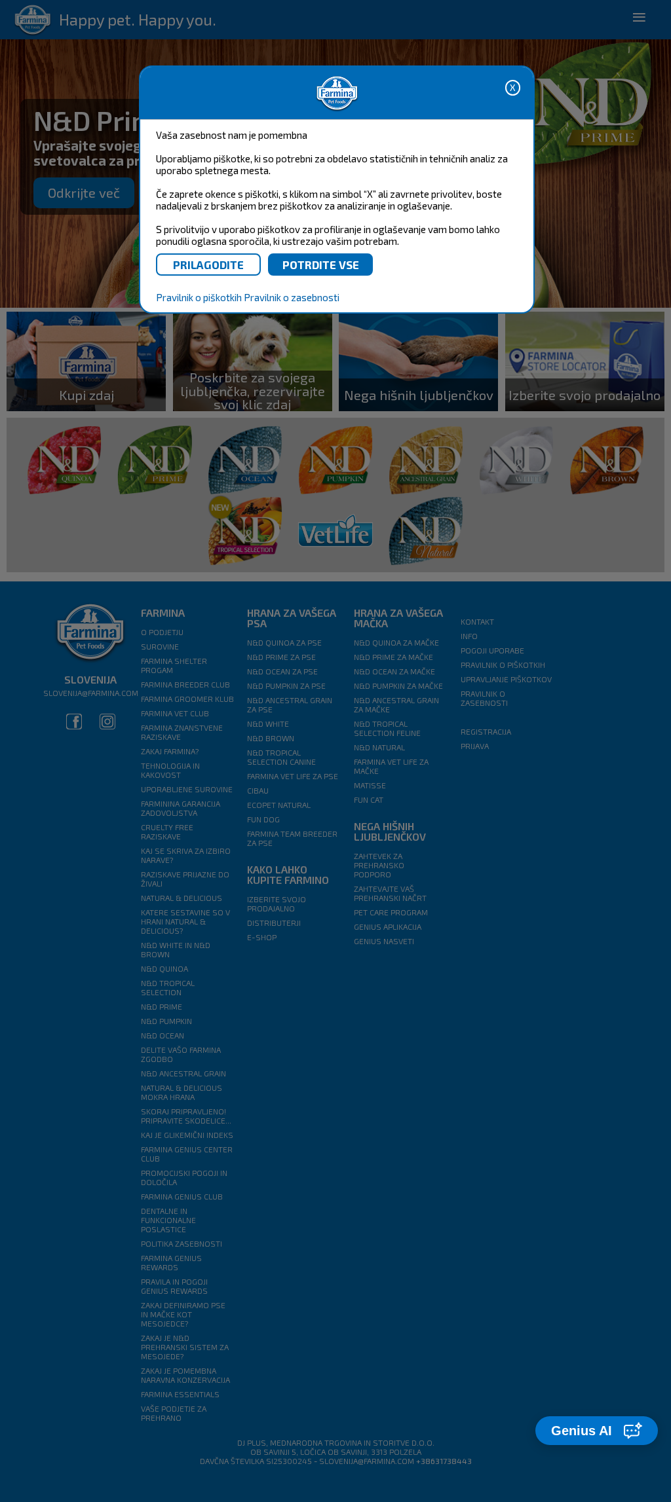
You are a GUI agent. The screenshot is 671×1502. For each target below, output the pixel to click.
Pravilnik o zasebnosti (291, 297)
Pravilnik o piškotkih (199, 297)
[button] (596, 1430)
